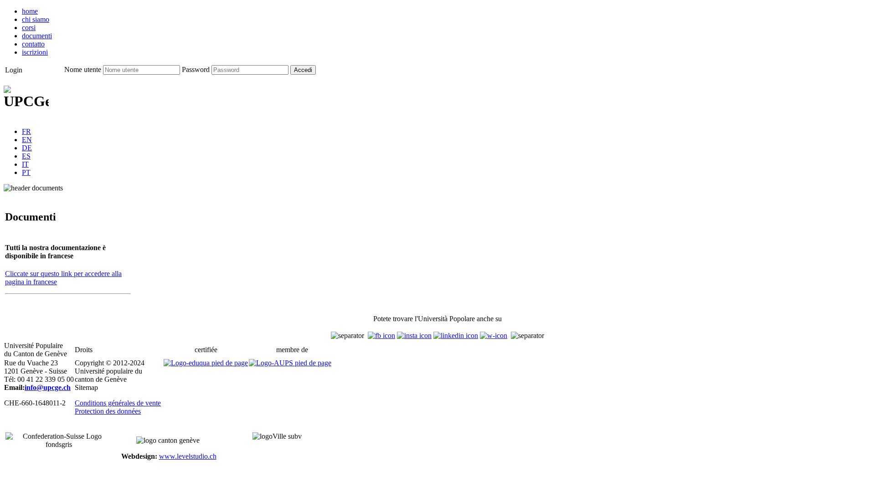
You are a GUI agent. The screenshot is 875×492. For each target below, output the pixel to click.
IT (25, 164)
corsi (29, 27)
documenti (37, 36)
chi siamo (35, 19)
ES (26, 156)
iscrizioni (35, 52)
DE (27, 148)
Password (196, 69)
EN (27, 140)
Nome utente (82, 69)
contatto (33, 44)
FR (26, 131)
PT (26, 172)
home (30, 11)
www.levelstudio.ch (187, 456)
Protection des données (108, 411)
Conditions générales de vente (118, 403)
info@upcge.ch (48, 387)
